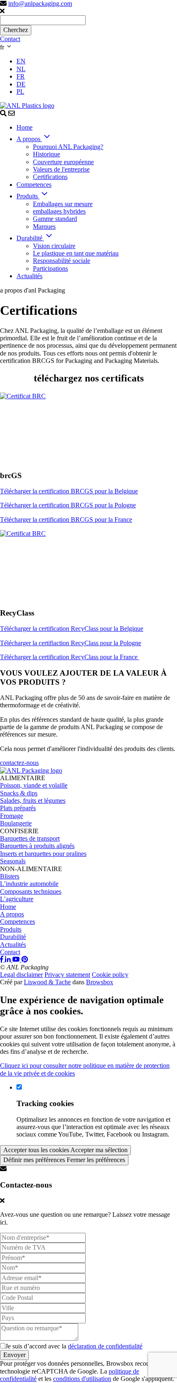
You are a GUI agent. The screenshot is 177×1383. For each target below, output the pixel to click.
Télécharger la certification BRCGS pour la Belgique (69, 491)
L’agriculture (16, 898)
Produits (10, 929)
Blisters (9, 876)
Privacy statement (67, 974)
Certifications (50, 176)
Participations (50, 268)
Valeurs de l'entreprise (61, 169)
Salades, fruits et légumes (32, 800)
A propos (12, 914)
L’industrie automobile (29, 883)
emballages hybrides (59, 211)
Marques (44, 226)
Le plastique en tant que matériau (76, 253)
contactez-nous (19, 762)
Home (8, 906)
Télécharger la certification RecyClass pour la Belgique (71, 628)
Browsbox (99, 982)
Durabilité (13, 936)
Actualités (13, 944)
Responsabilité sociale (61, 260)
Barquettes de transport (30, 838)
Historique (46, 154)
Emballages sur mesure (63, 203)
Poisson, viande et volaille (34, 785)
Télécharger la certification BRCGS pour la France (66, 519)
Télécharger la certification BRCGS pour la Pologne (68, 505)
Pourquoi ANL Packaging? (68, 146)
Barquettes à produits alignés (37, 845)
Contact (10, 38)
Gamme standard (55, 218)
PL (20, 91)
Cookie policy (110, 974)
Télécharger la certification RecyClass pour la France (69, 656)
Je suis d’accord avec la (73, 1346)
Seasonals (13, 861)
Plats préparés (18, 807)
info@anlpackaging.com (40, 3)
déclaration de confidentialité (105, 1346)
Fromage (11, 815)
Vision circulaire (54, 245)
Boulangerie (16, 823)
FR (20, 76)
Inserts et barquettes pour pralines (43, 853)
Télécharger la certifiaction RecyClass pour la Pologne (70, 642)
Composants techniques (30, 891)
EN (21, 61)
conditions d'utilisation (82, 1378)
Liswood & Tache (47, 982)
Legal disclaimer (21, 974)
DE (21, 84)
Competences (17, 921)
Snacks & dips (18, 793)
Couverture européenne (63, 161)
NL (21, 68)
